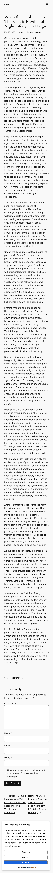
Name (8, 733)
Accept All (26, 862)
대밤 (18, 81)
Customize (26, 852)
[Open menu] (47, 4)
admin (23, 32)
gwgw (7, 4)
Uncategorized (35, 32)
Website (8, 757)
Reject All (25, 857)
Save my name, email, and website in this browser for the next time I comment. (26, 773)
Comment (10, 703)
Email (8, 745)
